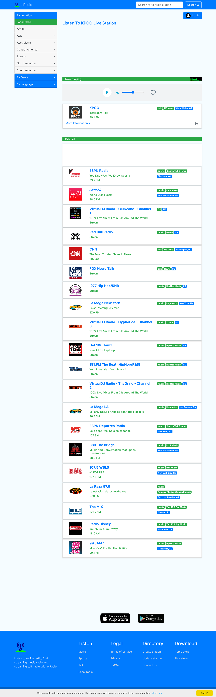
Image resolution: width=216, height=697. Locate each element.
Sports (82, 658)
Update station (152, 658)
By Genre (22, 77)
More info (157, 693)
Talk (81, 665)
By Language (25, 84)
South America (26, 70)
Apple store (182, 651)
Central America (27, 49)
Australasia (24, 42)
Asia (19, 35)
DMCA (115, 665)
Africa (20, 28)
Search (192, 4)
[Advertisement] (34, 142)
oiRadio (25, 5)
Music (82, 651)
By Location (24, 15)
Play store (181, 658)
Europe (21, 56)
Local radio (24, 22)
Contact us (150, 665)
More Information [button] (77, 123)
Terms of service (121, 651)
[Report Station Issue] (197, 123)
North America (26, 63)
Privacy (115, 658)
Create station (152, 651)
